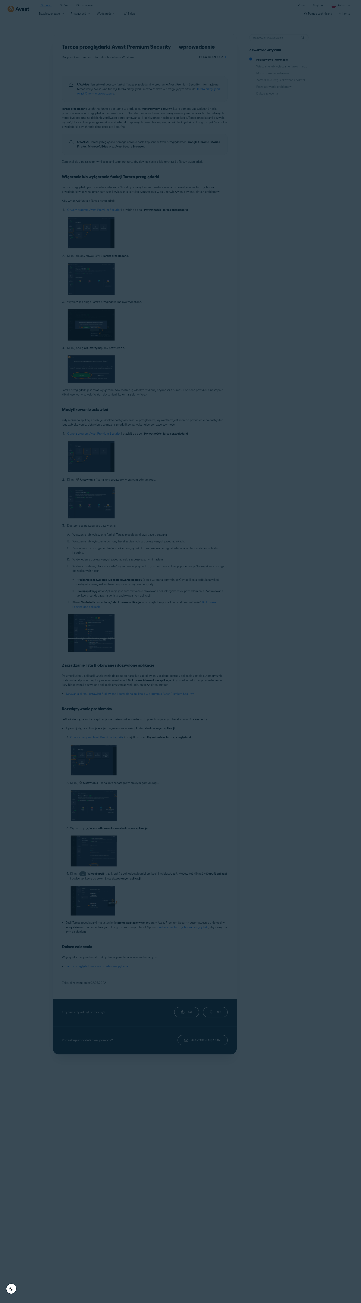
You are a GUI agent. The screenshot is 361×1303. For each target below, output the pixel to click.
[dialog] (180, 651)
